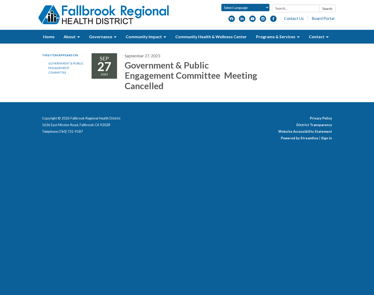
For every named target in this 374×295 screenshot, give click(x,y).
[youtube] (252, 20)
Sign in (326, 138)
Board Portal (323, 18)
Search (327, 9)
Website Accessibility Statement (305, 131)
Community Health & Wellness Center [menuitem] (211, 36)
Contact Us (294, 18)
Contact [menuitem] (316, 36)
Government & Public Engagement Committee (65, 67)
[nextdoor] (231, 20)
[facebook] (273, 20)
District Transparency (314, 125)
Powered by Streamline (299, 138)
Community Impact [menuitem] (144, 36)
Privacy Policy (321, 118)
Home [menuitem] (48, 36)
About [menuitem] (70, 36)
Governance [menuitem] (100, 36)
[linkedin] (242, 20)
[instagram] (263, 20)
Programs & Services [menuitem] (275, 36)
